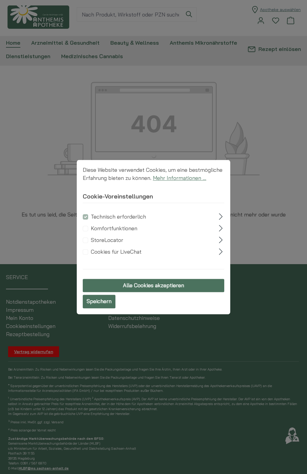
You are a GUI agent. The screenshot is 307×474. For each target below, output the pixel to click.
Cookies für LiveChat (116, 252)
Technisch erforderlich (118, 216)
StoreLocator (107, 240)
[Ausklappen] (221, 216)
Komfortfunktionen (114, 228)
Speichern (99, 301)
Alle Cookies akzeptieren (153, 285)
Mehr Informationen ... (179, 177)
